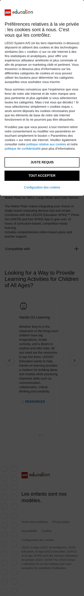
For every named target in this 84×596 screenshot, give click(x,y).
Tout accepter (42, 175)
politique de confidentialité (23, 148)
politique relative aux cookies (46, 144)
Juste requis (42, 162)
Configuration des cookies (42, 187)
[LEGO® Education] (19, 12)
